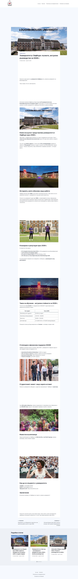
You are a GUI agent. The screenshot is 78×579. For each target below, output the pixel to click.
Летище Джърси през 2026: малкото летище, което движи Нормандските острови (52, 523)
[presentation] (19, 541)
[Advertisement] (39, 19)
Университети (22, 53)
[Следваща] (65, 548)
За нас (39, 3)
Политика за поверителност (52, 3)
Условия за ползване (64, 3)
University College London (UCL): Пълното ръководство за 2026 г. (58, 551)
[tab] (37, 561)
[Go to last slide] (13, 548)
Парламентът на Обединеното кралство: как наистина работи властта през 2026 (28, 522)
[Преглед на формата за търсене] (71, 4)
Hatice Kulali (23, 60)
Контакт (43, 3)
